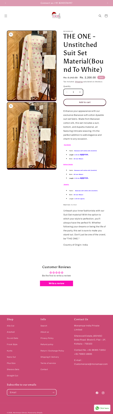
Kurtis (9, 351)
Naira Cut (11, 357)
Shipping (79, 82)
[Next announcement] (108, 3)
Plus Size (11, 363)
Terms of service (48, 363)
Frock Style (12, 344)
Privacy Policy (47, 338)
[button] (6, 16)
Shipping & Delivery (50, 357)
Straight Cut (12, 376)
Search (44, 326)
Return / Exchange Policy (52, 351)
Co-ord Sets (12, 338)
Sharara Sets (13, 369)
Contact (44, 369)
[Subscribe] (53, 392)
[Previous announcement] (5, 3)
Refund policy (47, 344)
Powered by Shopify (35, 412)
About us (45, 332)
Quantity (67, 86)
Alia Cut (10, 326)
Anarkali (11, 332)
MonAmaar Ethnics (20, 412)
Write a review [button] (56, 283)
